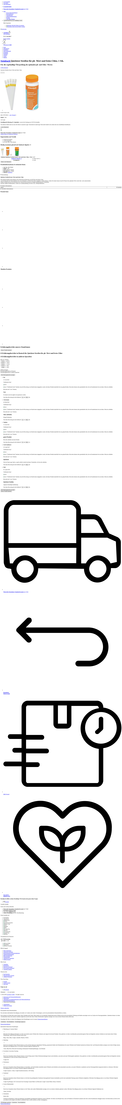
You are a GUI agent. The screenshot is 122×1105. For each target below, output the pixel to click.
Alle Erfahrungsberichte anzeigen (8, 374)
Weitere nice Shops (7, 1005)
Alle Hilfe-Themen (10, 19)
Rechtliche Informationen (7, 188)
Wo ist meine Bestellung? (12, 12)
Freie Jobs (5, 984)
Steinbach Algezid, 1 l (16, 158)
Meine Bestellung (7, 950)
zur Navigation (6, 1)
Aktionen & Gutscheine (8, 958)
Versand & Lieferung (8, 952)
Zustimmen (3, 1021)
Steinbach (6, 61)
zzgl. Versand (12, 115)
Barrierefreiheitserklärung (9, 1000)
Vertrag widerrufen (5, 1008)
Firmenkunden (6, 957)
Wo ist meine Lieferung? (8, 968)
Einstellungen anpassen (20, 1021)
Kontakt (8, 17)
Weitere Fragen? (7, 959)
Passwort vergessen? (8, 967)
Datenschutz (6, 998)
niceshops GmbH (11, 994)
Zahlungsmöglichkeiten (11, 16)
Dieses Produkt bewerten (6, 350)
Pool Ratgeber (6, 974)
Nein (27, 397)
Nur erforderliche (10, 1021)
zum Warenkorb (7, 4)
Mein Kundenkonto (7, 955)
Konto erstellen (6, 38)
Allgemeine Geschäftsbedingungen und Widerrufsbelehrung (16, 999)
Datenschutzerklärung (42, 1019)
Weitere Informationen (7, 185)
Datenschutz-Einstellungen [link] (9, 1002)
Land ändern (12, 992)
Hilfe (4, 11)
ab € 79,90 (15, 9)
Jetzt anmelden (6, 34)
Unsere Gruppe (6, 982)
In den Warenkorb (4, 127)
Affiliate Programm (7, 976)
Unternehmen (6, 1004)
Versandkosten (9, 15)
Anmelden (5, 964)
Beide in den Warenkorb (6, 161)
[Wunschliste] (4, 41)
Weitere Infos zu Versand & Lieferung (9, 134)
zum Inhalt (5, 3)
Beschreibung (5, 174)
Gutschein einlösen (7, 969)
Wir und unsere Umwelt (8, 975)
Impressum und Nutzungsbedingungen (12, 997)
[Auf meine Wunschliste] (1, 128)
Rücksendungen (9, 14)
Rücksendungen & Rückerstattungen (11, 953)
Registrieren (6, 965)
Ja (22, 397)
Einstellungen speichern (6, 1102)
